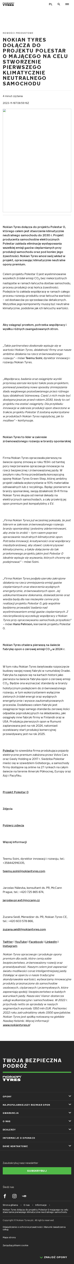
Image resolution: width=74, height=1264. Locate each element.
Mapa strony (9, 1237)
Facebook (36, 942)
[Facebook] (5, 1196)
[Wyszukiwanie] (59, 4)
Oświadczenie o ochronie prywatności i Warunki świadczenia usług (34, 1228)
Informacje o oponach (19, 1138)
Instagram (10, 946)
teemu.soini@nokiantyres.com (24, 871)
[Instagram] (14, 1196)
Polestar (9, 750)
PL (50, 4)
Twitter (8, 942)
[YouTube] (24, 1196)
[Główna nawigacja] (67, 4)
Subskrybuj (37, 1170)
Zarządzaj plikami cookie (15, 1245)
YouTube (21, 942)
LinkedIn (51, 942)
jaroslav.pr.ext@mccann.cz (21, 900)
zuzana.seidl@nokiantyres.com (24, 929)
